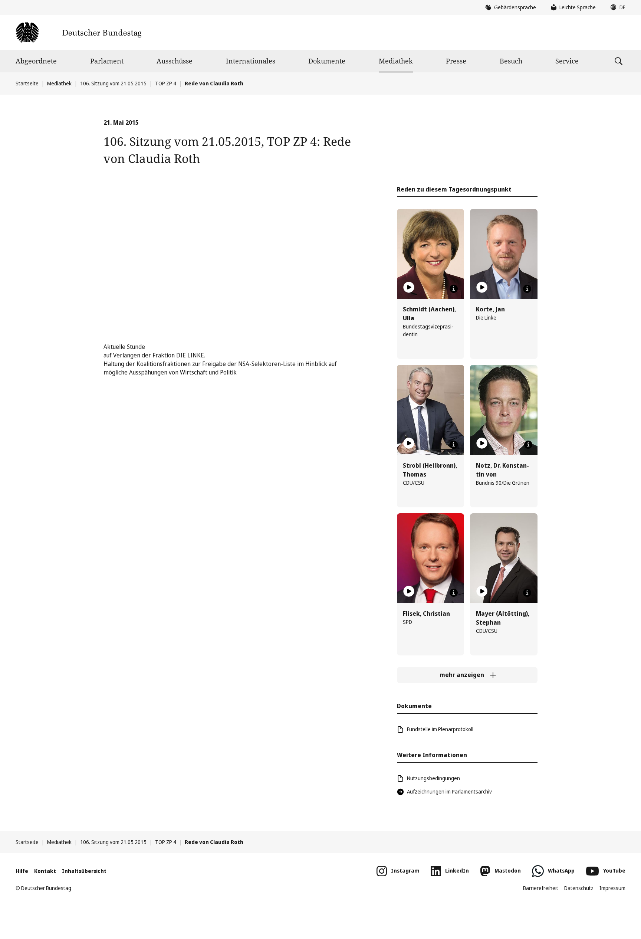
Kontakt (45, 870)
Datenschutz (579, 887)
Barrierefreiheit (540, 887)
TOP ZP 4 (165, 83)
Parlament (107, 60)
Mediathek (396, 60)
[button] (616, 7)
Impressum (612, 887)
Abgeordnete (36, 60)
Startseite (27, 83)
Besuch (511, 60)
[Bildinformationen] (453, 288)
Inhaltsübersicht (84, 870)
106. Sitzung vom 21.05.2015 (113, 83)
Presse (456, 60)
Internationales (250, 60)
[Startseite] (78, 32)
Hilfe (22, 870)
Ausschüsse (175, 60)
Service (567, 60)
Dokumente (326, 60)
